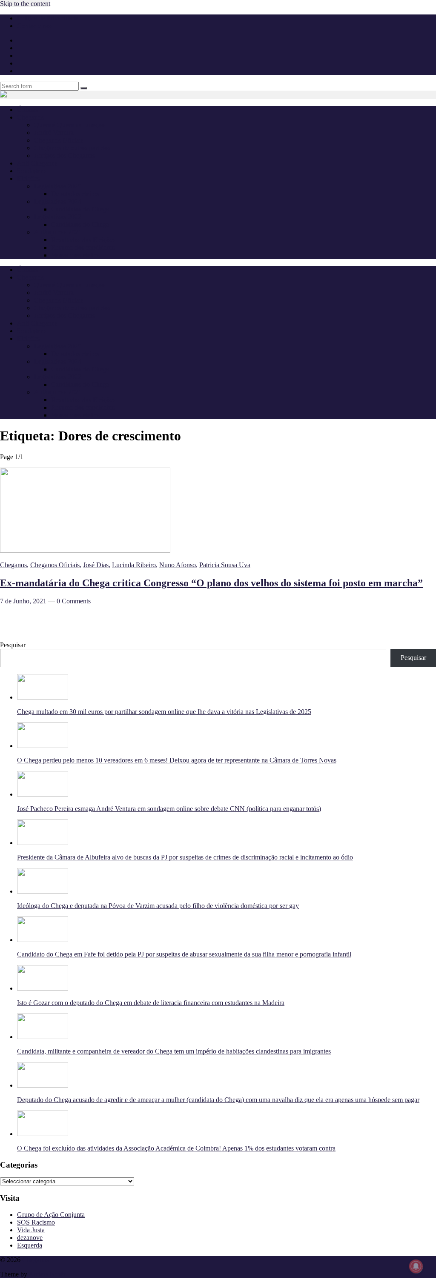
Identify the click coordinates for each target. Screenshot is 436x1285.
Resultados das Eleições (83, 239)
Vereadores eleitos (75, 255)
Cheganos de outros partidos (72, 147)
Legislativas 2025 (57, 186)
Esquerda (29, 1245)
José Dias (96, 564)
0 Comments (74, 601)
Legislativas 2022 (57, 216)
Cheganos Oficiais (58, 140)
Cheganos (13, 564)
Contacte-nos (34, 25)
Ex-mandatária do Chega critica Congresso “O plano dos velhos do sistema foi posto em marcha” (211, 582)
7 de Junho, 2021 (23, 601)
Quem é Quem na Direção (69, 124)
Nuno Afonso (177, 564)
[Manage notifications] (416, 1266)
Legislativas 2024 (57, 201)
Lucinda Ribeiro (134, 564)
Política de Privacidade (47, 18)
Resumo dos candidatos (83, 247)
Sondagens (31, 170)
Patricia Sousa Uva (224, 564)
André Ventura (54, 132)
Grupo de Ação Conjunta (51, 1214)
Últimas (27, 109)
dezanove (30, 1237)
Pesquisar (13, 644)
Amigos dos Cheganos (64, 155)
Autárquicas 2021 (58, 232)
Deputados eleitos (75, 193)
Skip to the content (25, 3)
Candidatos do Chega (80, 209)
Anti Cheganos (37, 163)
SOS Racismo (36, 1222)
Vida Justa (31, 1230)
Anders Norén (48, 1274)
